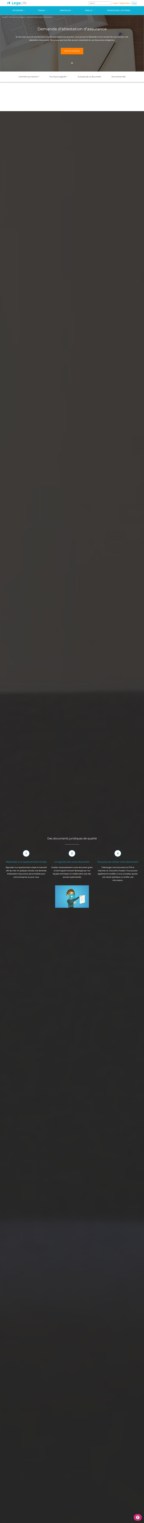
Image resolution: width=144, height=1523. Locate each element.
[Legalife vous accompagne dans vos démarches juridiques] (16, 3)
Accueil (4, 17)
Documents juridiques (17, 17)
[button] (72, 51)
